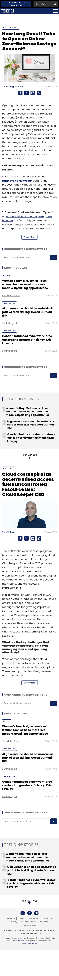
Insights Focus (10, 27)
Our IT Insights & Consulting (16, 4)
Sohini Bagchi (9, 323)
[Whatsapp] (39, 93)
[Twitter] (26, 93)
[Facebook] (20, 93)
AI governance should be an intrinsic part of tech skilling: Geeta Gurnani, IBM (28, 312)
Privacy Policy (16, 922)
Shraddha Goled (11, 295)
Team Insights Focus (13, 86)
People (6, 275)
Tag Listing (43, 922)
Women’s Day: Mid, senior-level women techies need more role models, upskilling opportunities (25, 284)
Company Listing (29, 925)
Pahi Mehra (8, 532)
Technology (9, 303)
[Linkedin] (33, 93)
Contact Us (47, 918)
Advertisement (33, 918)
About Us (11, 918)
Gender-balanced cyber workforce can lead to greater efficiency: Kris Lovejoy (27, 339)
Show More (29, 237)
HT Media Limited (16, 940)
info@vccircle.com (29, 943)
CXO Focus (8, 468)
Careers (20, 918)
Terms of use (30, 922)
